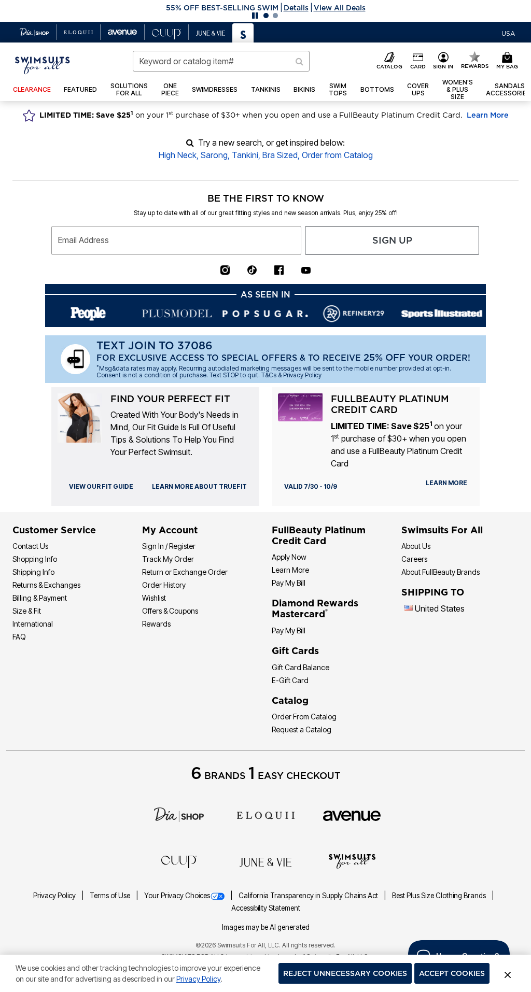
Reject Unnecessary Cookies (345, 973)
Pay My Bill (288, 582)
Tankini (245, 155)
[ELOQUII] (266, 814)
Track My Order (168, 559)
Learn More (488, 115)
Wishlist (154, 597)
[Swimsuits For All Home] (42, 64)
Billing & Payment (39, 597)
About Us (415, 546)
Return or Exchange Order (185, 572)
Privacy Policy (55, 895)
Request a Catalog (301, 729)
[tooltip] (34, 32)
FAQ (19, 636)
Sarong (214, 155)
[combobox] (221, 61)
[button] (265, 7)
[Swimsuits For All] (352, 860)
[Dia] (179, 814)
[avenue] (352, 815)
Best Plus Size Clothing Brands (439, 895)
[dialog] (508, 32)
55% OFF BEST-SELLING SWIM (222, 8)
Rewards (156, 623)
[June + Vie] (265, 861)
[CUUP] (179, 861)
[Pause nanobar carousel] (255, 15)
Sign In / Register (168, 546)
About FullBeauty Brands (440, 572)
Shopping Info (34, 559)
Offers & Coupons (170, 610)
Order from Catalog (337, 155)
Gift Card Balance (300, 667)
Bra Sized (280, 155)
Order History (164, 584)
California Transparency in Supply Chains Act (309, 895)
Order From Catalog (304, 716)
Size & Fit (26, 610)
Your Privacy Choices (177, 895)
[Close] (507, 973)
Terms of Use (111, 895)
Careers (414, 559)
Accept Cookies (452, 973)
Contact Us (30, 546)
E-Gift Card (290, 680)
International (32, 623)
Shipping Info (33, 572)
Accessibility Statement (265, 908)
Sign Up (392, 240)
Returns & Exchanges (46, 584)
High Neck (178, 155)
